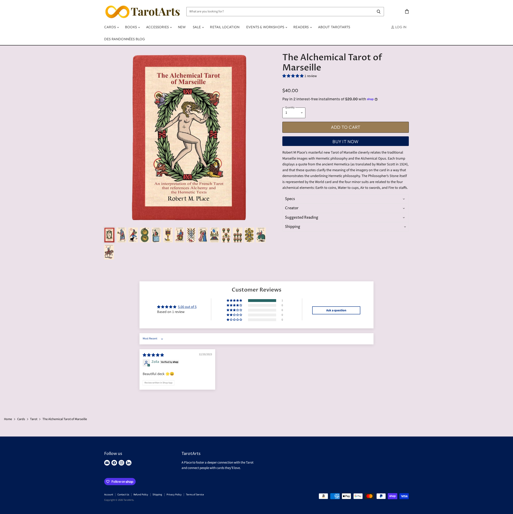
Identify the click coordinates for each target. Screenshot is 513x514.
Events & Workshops (265, 27)
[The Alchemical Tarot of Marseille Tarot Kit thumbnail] (109, 235)
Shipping (157, 494)
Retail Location (224, 27)
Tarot (33, 419)
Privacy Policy (174, 494)
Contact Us (123, 494)
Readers (301, 27)
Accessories (158, 27)
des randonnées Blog (124, 39)
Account (108, 494)
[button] (293, 75)
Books (131, 27)
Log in (400, 27)
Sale (197, 27)
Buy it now (345, 141)
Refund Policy (140, 494)
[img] (153, 355)
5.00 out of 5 (187, 306)
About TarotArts (334, 27)
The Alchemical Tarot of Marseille (64, 419)
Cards (110, 27)
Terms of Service (195, 494)
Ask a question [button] (336, 310)
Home (8, 419)
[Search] (378, 11)
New (182, 27)
